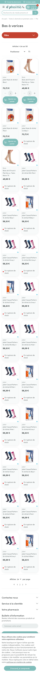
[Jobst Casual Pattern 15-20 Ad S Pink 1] (29, 371)
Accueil (4, 19)
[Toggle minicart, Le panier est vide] (28, 7)
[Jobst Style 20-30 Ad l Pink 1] (10, 115)
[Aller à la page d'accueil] (13, 7)
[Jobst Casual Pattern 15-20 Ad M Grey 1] (29, 413)
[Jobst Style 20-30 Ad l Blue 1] (10, 66)
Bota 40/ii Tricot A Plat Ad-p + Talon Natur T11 (28, 82)
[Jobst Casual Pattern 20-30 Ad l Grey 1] (10, 456)
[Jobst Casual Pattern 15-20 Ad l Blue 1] (10, 202)
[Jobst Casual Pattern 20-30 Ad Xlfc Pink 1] (29, 157)
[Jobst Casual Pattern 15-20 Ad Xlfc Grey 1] (29, 244)
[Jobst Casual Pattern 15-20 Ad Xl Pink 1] (10, 498)
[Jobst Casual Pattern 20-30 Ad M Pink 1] (10, 371)
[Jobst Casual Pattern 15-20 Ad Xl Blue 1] (29, 540)
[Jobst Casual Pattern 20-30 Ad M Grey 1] (10, 540)
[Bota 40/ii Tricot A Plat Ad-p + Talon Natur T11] (29, 66)
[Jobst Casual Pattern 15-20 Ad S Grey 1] (10, 286)
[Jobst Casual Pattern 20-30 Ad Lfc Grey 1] (29, 286)
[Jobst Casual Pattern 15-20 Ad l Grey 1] (10, 244)
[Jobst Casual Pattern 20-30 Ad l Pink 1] (10, 413)
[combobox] (17, 12)
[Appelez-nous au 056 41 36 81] (23, 7)
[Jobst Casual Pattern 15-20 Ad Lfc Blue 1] (29, 456)
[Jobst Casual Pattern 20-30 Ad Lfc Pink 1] (29, 329)
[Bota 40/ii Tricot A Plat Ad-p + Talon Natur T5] (10, 157)
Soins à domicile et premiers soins (21, 19)
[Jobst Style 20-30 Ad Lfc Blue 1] (29, 115)
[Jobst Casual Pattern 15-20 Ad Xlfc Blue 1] (10, 329)
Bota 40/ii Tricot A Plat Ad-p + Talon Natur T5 (9, 172)
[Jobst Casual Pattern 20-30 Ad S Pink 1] (29, 498)
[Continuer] (25, 584)
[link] (14, 584)
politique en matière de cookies (19, 662)
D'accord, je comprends (20, 668)
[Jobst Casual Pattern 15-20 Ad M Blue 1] (29, 202)
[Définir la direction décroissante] (29, 51)
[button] (20, 35)
